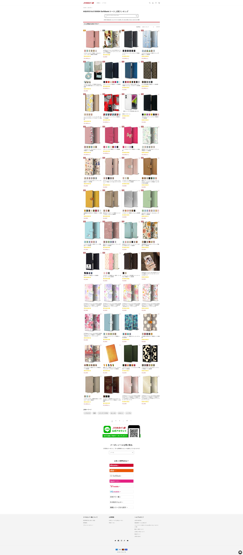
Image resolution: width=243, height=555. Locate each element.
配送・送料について (139, 529)
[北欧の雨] (149, 147)
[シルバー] (123, 211)
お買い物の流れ (138, 520)
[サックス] (100, 211)
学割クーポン (112, 522)
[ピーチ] (113, 82)
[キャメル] (130, 82)
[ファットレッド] (104, 114)
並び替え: (138, 26)
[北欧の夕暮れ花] (145, 147)
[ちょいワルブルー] (113, 114)
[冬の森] (143, 51)
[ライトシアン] (145, 211)
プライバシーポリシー (88, 525)
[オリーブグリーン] (152, 178)
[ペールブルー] (87, 51)
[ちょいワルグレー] (115, 114)
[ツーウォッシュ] (91, 273)
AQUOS (89, 7)
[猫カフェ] (94, 365)
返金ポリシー (138, 534)
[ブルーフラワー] (89, 114)
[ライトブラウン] (94, 51)
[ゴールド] (128, 178)
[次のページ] (130, 420)
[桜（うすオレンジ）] (128, 365)
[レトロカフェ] (87, 365)
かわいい (120, 413)
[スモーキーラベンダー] (106, 178)
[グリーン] (132, 82)
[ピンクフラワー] (87, 114)
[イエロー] (152, 114)
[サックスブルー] (154, 178)
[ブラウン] (156, 114)
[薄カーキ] (94, 211)
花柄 (94, 413)
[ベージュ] (91, 51)
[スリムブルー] (120, 114)
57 (127, 420)
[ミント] (109, 147)
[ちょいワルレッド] (111, 114)
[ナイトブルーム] (145, 242)
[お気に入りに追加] (101, 31)
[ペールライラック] (96, 51)
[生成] (91, 211)
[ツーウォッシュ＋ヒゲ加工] (89, 273)
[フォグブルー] (149, 82)
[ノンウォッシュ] (85, 273)
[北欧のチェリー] (154, 147)
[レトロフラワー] (143, 242)
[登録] (132, 452)
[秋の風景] (152, 51)
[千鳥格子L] (130, 51)
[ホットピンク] (115, 82)
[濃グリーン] (87, 211)
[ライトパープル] (147, 114)
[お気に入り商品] (155, 2)
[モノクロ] (115, 242)
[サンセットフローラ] (149, 242)
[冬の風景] (145, 51)
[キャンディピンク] (158, 211)
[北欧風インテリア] (96, 365)
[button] (99, 2)
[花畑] (89, 365)
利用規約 (85, 522)
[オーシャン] (139, 82)
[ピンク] (85, 51)
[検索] (136, 15)
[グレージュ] (89, 51)
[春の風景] (147, 51)
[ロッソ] (126, 82)
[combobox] (121, 16)
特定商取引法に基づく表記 (89, 520)
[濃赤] (96, 211)
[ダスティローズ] (104, 178)
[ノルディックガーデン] (154, 242)
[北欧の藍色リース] (147, 147)
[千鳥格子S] (128, 51)
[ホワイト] (120, 82)
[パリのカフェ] (85, 365)
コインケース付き (103, 413)
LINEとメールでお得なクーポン (116, 520)
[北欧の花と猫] (143, 147)
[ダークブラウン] (134, 82)
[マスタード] (152, 334)
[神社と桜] (91, 365)
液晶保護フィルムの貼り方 (140, 522)
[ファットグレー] (109, 114)
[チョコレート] (143, 82)
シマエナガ (87, 413)
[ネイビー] (104, 82)
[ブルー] (117, 82)
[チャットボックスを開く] (240, 552)
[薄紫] (98, 211)
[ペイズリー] (134, 51)
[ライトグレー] (147, 178)
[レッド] (106, 82)
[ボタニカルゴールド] (147, 242)
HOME (84, 7)
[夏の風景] (149, 51)
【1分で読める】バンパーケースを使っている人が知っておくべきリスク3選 (121, 19)
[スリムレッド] (117, 114)
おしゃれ (113, 413)
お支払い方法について (140, 531)
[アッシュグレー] (111, 178)
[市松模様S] (123, 51)
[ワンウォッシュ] (87, 273)
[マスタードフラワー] (152, 242)
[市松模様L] (126, 51)
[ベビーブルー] (154, 211)
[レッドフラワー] (91, 114)
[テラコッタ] (149, 365)
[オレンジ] (109, 82)
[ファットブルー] (106, 114)
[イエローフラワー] (85, 114)
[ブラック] (137, 82)
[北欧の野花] (152, 147)
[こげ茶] (89, 211)
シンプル (128, 413)
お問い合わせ (138, 536)
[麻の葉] (132, 51)
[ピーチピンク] (156, 178)
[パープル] (115, 147)
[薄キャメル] (85, 211)
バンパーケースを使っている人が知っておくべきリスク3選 (146, 526)
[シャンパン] (152, 211)
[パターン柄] (154, 51)
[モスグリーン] (94, 178)
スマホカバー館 (123, 552)
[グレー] (143, 334)
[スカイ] (123, 82)
